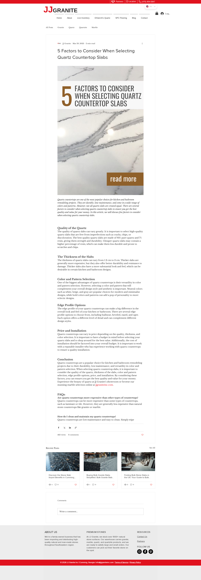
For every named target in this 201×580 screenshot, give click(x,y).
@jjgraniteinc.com (106, 562)
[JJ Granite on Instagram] (139, 551)
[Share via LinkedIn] (70, 428)
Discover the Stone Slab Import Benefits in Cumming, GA (62, 476)
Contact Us (142, 536)
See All (152, 448)
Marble (95, 27)
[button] (156, 13)
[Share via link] (76, 428)
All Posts (49, 27)
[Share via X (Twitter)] (64, 428)
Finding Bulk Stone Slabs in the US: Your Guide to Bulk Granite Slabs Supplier (136, 476)
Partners (141, 541)
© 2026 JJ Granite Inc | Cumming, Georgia (77, 562)
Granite (61, 27)
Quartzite (83, 27)
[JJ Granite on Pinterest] (151, 551)
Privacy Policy (135, 562)
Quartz (71, 27)
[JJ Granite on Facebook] (145, 551)
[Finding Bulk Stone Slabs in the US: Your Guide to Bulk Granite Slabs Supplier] (138, 461)
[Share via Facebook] (58, 428)
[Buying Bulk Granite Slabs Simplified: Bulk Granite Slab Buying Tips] (100, 461)
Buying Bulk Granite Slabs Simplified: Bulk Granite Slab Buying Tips (99, 476)
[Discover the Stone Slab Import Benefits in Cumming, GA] (63, 461)
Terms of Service (121, 562)
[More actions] (142, 43)
